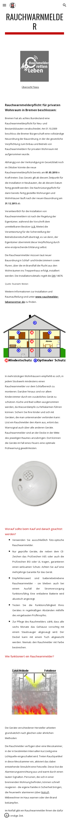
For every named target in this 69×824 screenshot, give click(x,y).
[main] (34, 23)
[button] (4, 5)
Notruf (44, 792)
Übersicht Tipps (30, 87)
